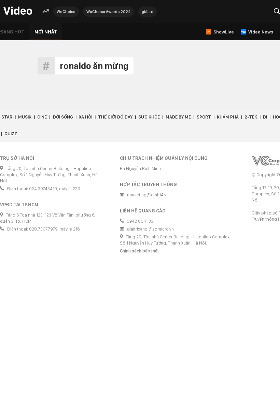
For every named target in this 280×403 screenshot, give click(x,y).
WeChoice (66, 11)
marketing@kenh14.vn (148, 194)
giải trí (147, 11)
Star (6, 117)
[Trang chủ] (17, 11)
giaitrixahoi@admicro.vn (150, 229)
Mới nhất (45, 31)
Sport (204, 117)
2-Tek (250, 117)
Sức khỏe (149, 117)
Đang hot (12, 31)
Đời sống (63, 117)
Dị (265, 117)
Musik (24, 117)
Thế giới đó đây (115, 117)
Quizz (10, 133)
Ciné (42, 117)
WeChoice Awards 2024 (108, 11)
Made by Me (178, 117)
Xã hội (85, 117)
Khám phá (228, 117)
